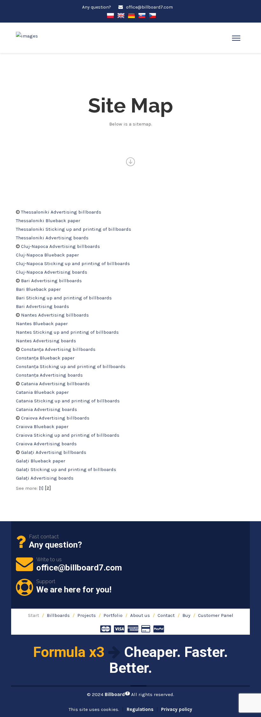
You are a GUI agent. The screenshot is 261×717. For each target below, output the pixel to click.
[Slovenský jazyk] (142, 15)
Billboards (58, 615)
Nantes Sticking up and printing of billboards (67, 332)
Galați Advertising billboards (53, 452)
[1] (41, 488)
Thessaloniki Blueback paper (48, 220)
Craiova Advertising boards (46, 444)
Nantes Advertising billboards (55, 315)
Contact (166, 615)
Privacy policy (176, 709)
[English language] (121, 15)
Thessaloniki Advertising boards (52, 238)
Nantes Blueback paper (42, 323)
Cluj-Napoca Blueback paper (47, 255)
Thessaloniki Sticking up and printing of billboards (73, 229)
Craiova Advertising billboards (55, 418)
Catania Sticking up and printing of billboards (68, 401)
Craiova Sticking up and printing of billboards (67, 435)
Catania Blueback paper (42, 392)
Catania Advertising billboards (55, 383)
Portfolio (113, 615)
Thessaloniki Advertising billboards (61, 212)
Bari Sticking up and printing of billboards (64, 298)
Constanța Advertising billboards (58, 349)
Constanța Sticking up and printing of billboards (70, 366)
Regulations (140, 709)
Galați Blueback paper (40, 461)
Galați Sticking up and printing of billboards (66, 469)
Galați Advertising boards (45, 478)
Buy (186, 615)
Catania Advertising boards (46, 409)
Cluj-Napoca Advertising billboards (60, 246)
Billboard (117, 694)
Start (33, 615)
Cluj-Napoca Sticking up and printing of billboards (73, 263)
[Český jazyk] (152, 15)
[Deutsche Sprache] (131, 15)
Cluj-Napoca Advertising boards (51, 272)
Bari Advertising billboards (51, 280)
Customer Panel (215, 615)
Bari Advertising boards (42, 306)
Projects (86, 615)
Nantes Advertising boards (46, 341)
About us (140, 615)
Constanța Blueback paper (45, 358)
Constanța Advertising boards (49, 375)
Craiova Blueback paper (42, 426)
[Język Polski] (110, 15)
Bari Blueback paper (38, 289)
